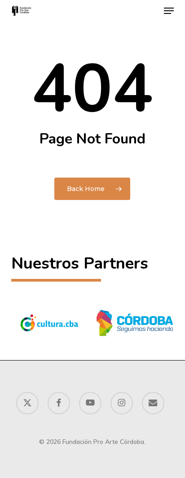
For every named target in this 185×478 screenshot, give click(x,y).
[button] (169, 10)
